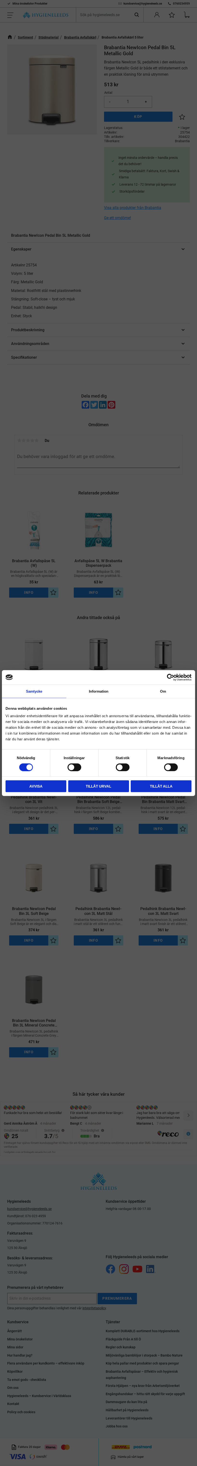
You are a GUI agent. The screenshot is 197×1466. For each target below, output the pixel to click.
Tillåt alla (161, 786)
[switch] (74, 767)
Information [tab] (98, 691)
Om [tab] (163, 691)
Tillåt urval (98, 786)
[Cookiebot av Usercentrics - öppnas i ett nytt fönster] (170, 677)
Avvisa (36, 786)
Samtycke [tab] (34, 691)
